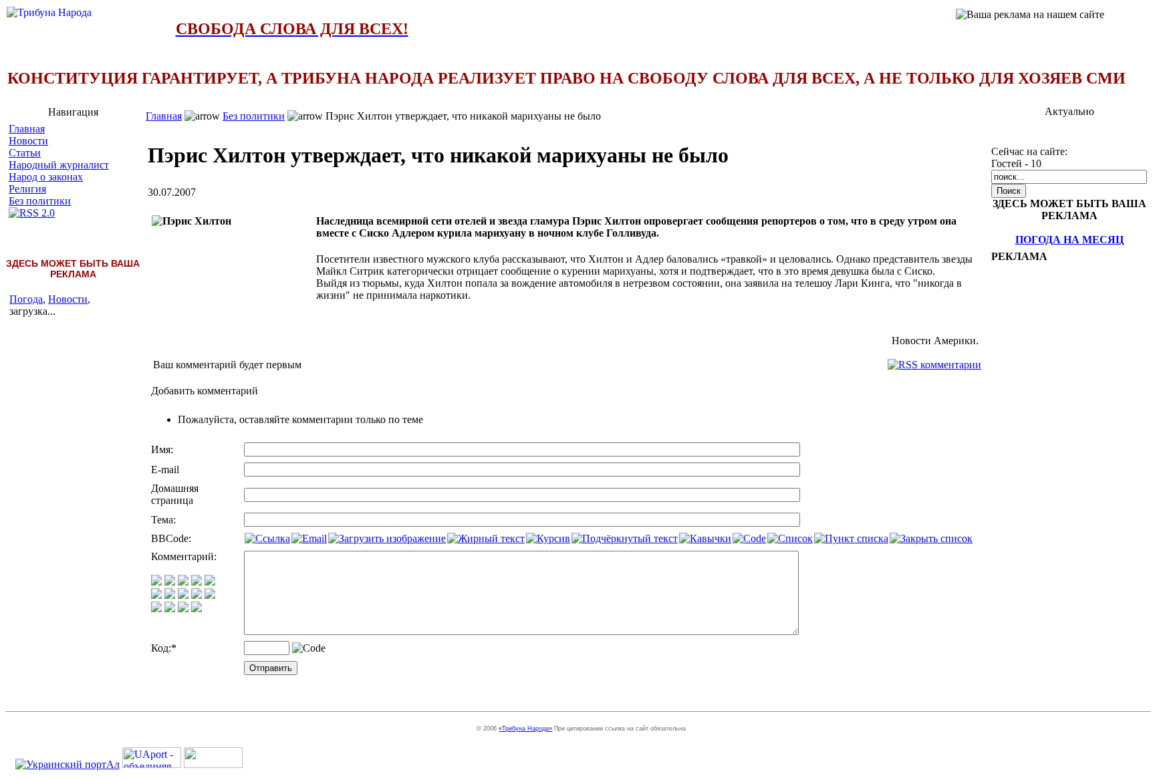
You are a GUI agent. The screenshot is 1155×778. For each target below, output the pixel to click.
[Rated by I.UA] (213, 764)
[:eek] (169, 595)
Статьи (25, 152)
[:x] (196, 608)
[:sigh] (210, 595)
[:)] (156, 582)
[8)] (196, 582)
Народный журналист (59, 164)
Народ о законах (46, 176)
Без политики (40, 201)
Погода (26, 299)
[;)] (183, 582)
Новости (28, 140)
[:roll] (156, 595)
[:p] (210, 582)
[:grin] (169, 582)
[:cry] (169, 608)
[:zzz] (196, 595)
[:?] (156, 608)
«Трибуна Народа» (525, 728)
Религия (27, 188)
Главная (27, 128)
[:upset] (183, 595)
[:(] (183, 608)
